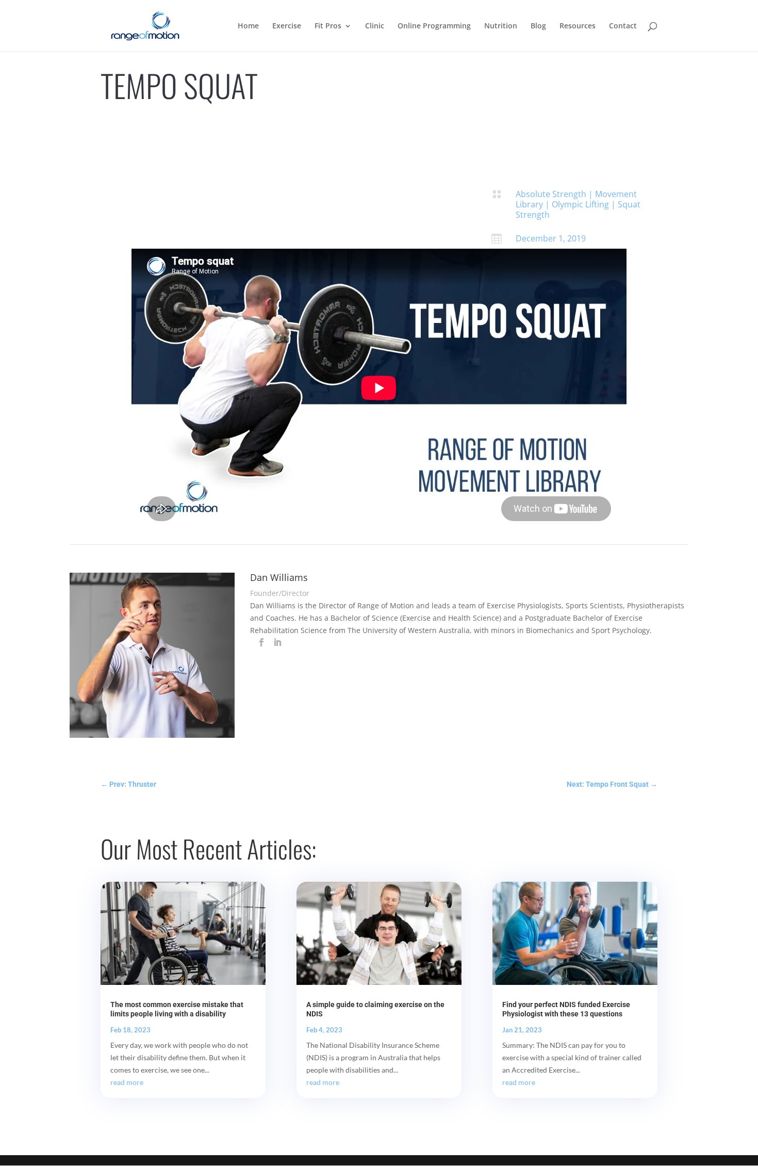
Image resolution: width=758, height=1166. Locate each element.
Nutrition (500, 26)
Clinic (374, 26)
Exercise (286, 26)
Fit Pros (328, 26)
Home (248, 26)
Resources (577, 26)
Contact (623, 26)
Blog (538, 26)
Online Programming (434, 26)
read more (126, 1082)
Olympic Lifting (580, 204)
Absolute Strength (551, 194)
